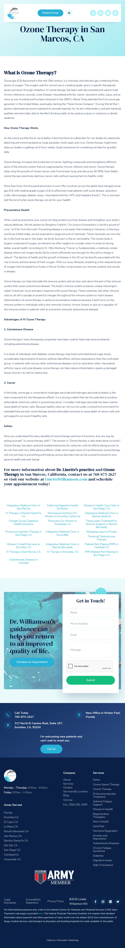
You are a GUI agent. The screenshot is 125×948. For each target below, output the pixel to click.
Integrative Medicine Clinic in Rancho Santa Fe (101, 514)
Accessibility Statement (33, 901)
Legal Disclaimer (10, 901)
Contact (67, 787)
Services (68, 784)
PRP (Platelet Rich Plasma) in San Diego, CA (101, 553)
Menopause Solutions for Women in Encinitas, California (62, 514)
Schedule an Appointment (32, 662)
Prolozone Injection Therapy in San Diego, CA (23, 533)
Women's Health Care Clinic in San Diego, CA (101, 507)
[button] (69, 12)
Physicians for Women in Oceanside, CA (62, 522)
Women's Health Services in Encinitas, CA (23, 545)
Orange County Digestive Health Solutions (23, 522)
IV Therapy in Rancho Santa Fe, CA (23, 514)
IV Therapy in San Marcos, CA (23, 552)
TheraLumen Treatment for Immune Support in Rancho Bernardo (101, 524)
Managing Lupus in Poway (101, 531)
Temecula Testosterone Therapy (101, 538)
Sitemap (68, 800)
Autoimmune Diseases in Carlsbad (23, 561)
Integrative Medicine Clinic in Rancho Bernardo (62, 545)
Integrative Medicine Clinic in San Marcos (23, 507)
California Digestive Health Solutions (62, 507)
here (40, 913)
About (67, 780)
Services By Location (75, 791)
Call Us (51, 749)
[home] (13, 13)
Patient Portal (50, 13)
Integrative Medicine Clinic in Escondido (62, 533)
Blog (66, 795)
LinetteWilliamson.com (66, 479)
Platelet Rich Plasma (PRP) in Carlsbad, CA (101, 545)
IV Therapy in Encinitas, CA (62, 552)
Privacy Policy (56, 901)
